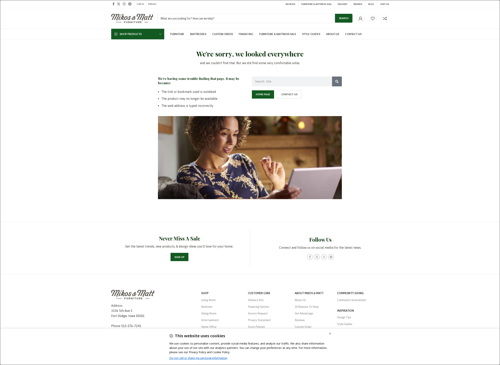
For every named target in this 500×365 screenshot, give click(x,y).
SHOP (204, 293)
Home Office (209, 326)
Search (344, 18)
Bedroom (206, 306)
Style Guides (344, 324)
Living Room (208, 300)
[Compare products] (385, 18)
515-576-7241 (131, 326)
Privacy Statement (259, 320)
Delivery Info (256, 300)
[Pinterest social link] (130, 4)
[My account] (360, 18)
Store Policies (256, 326)
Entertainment (210, 320)
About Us (300, 300)
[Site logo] (132, 18)
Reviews (300, 320)
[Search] (337, 81)
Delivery (152, 4)
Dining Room (208, 313)
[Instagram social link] (124, 4)
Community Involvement (351, 300)
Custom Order (303, 326)
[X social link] (119, 4)
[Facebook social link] (113, 4)
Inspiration (345, 310)
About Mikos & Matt (309, 293)
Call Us (140, 4)
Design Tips (344, 317)
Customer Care (259, 293)
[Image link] (132, 294)
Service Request (258, 313)
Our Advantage (304, 313)
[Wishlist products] (373, 18)
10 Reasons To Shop (307, 306)
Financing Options (258, 306)
